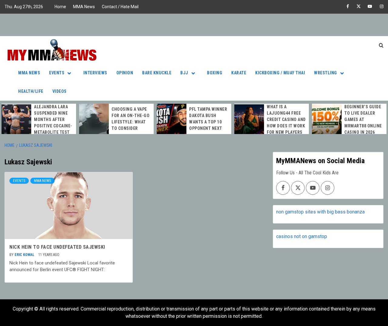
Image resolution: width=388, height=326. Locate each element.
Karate (238, 72)
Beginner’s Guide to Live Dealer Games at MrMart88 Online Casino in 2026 (363, 119)
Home (60, 6)
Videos (59, 91)
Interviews (95, 72)
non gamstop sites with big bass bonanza (320, 212)
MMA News (84, 6)
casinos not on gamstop (301, 236)
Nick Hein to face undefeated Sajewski (57, 247)
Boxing (214, 72)
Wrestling (325, 72)
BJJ (184, 72)
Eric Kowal (25, 255)
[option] (39, 120)
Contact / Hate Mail (120, 6)
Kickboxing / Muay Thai (280, 72)
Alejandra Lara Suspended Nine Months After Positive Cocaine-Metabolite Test (53, 119)
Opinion (124, 72)
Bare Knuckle (156, 72)
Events (56, 72)
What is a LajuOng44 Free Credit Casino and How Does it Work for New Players (286, 119)
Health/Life (30, 91)
